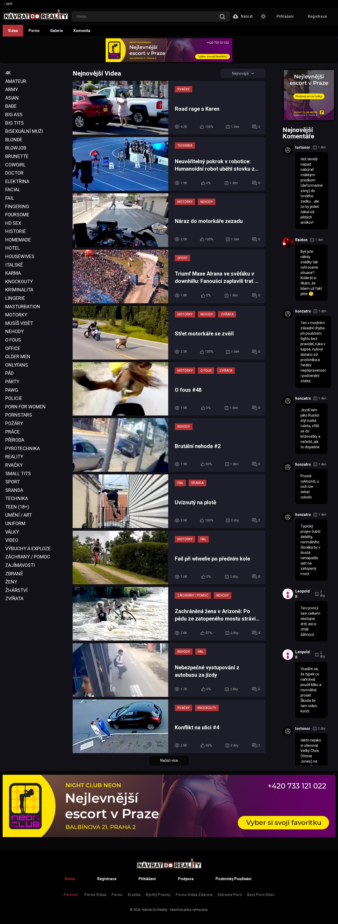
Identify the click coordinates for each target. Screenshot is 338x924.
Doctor (14, 173)
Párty (12, 381)
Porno (34, 31)
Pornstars (18, 415)
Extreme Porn (230, 895)
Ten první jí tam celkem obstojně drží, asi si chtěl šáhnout (310, 621)
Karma (13, 273)
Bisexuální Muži (24, 131)
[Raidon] (288, 242)
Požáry (14, 423)
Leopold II (302, 594)
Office (12, 348)
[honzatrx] (288, 314)
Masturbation (22, 306)
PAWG (11, 390)
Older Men (17, 356)
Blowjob (15, 148)
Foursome (17, 214)
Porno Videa (95, 895)
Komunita (81, 31)
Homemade (18, 239)
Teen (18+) (17, 507)
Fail (9, 198)
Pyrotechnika (22, 448)
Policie (13, 398)
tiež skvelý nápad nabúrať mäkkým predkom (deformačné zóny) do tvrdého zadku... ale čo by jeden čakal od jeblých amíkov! (312, 191)
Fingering (17, 206)
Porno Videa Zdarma (194, 895)
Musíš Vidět (19, 323)
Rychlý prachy (158, 895)
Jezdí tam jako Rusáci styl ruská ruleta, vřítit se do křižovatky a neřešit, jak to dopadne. (310, 428)
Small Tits (18, 473)
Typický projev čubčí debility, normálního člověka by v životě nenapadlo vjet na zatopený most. (310, 550)
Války (12, 532)
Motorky (16, 315)
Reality (14, 456)
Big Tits (14, 123)
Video (11, 540)
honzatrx (303, 311)
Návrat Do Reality (154, 910)
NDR (9, 4)
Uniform (15, 523)
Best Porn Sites (260, 895)
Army (11, 89)
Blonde (13, 139)
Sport (12, 481)
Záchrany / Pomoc (27, 556)
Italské (14, 265)
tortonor (302, 147)
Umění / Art (18, 515)
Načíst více (169, 760)
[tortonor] (288, 150)
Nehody (14, 331)
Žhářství (16, 590)
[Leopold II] (288, 594)
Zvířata (14, 598)
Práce (12, 432)
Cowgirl (15, 164)
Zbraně (14, 573)
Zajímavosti (20, 565)
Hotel (12, 248)
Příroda (14, 440)
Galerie (56, 31)
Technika (16, 498)
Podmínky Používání (233, 879)
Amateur (15, 81)
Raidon (301, 240)
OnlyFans (16, 365)
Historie (15, 231)
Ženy (11, 582)
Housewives (19, 256)
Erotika (134, 895)
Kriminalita (19, 289)
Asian (12, 98)
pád (9, 373)
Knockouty (19, 281)
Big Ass (13, 114)
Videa (13, 31)
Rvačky (14, 465)
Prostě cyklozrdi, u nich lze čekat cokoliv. (310, 486)
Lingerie (15, 298)
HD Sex (13, 223)
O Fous (13, 340)
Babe (11, 106)
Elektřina (17, 181)
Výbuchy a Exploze (28, 548)
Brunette (17, 156)
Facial (12, 189)
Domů (70, 879)
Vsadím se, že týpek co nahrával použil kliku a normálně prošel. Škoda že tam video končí (311, 690)
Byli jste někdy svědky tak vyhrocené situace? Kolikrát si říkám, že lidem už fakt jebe (311, 272)
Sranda (14, 490)
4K (8, 73)
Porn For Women (25, 406)
